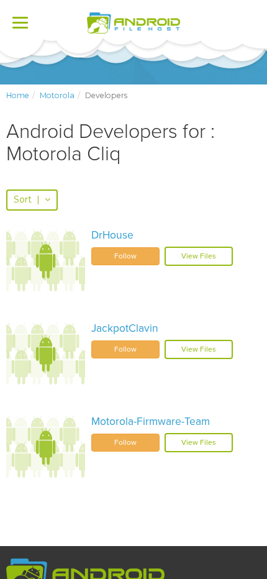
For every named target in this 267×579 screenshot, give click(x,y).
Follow (125, 256)
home (17, 95)
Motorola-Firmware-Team (150, 421)
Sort (27, 199)
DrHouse (112, 235)
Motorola (57, 95)
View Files (198, 256)
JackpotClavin (124, 328)
